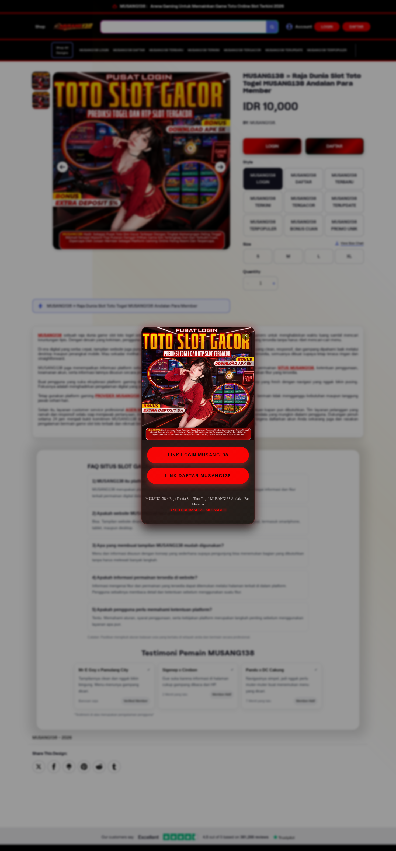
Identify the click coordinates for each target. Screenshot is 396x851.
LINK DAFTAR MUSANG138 (198, 475)
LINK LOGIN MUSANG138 (198, 455)
